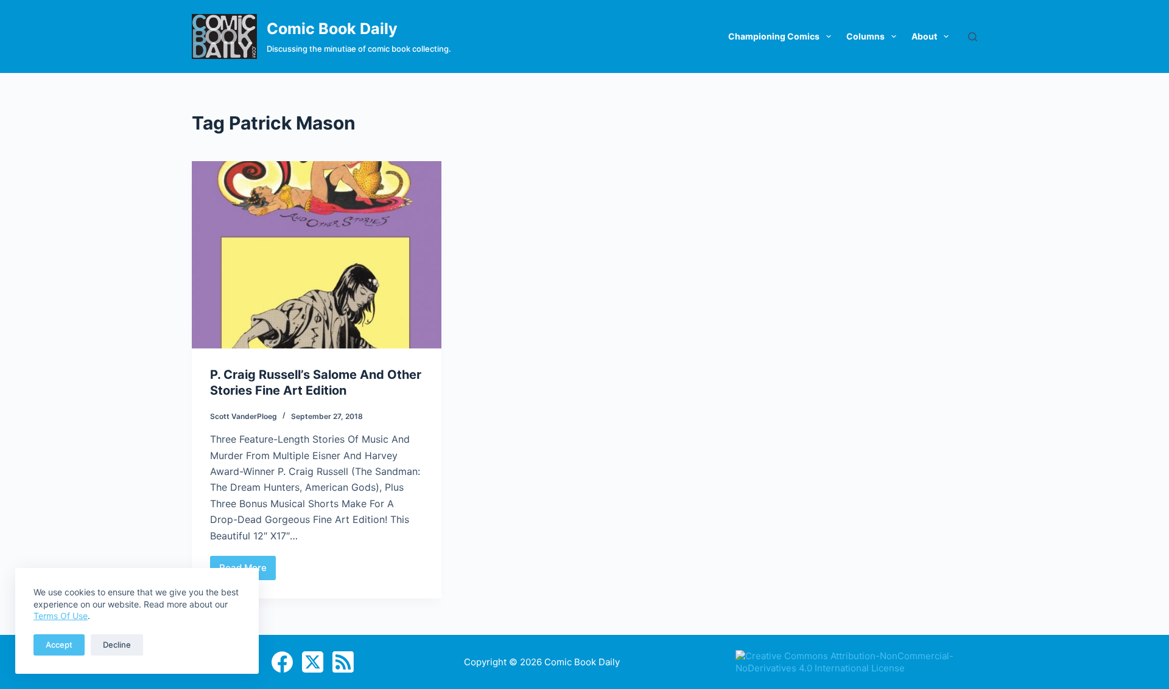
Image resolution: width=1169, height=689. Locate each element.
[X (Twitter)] (312, 662)
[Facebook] (282, 662)
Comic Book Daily (332, 28)
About (924, 36)
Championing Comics (774, 36)
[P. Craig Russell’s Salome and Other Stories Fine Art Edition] (316, 254)
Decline (117, 644)
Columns (865, 36)
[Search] (972, 36)
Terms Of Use (60, 616)
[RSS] (343, 662)
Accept (59, 644)
